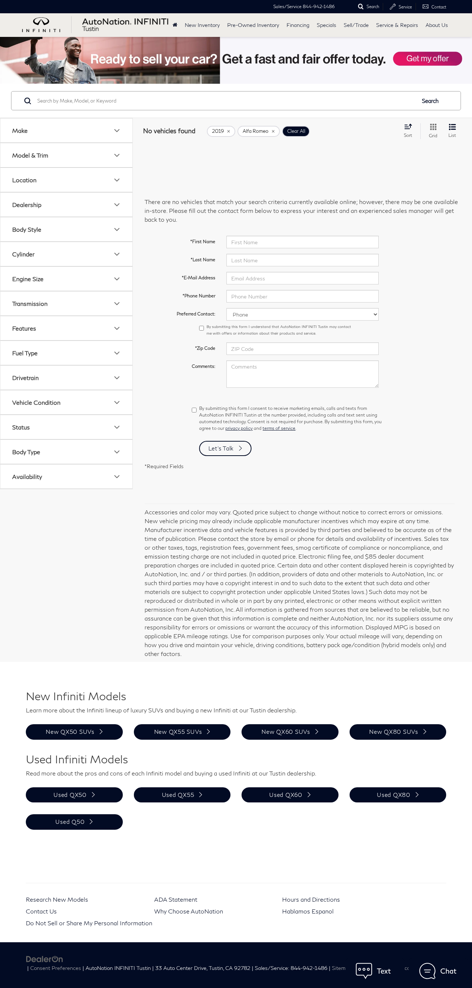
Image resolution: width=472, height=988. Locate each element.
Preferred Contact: (196, 314)
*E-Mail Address (198, 277)
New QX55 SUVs (178, 731)
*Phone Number (199, 295)
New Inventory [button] (202, 25)
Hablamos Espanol (308, 911)
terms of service (279, 428)
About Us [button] (437, 25)
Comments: (203, 366)
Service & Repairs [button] (397, 25)
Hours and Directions (311, 899)
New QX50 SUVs (70, 731)
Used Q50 (69, 821)
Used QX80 (393, 794)
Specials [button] (326, 25)
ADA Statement (175, 899)
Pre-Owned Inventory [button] (253, 25)
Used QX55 (178, 794)
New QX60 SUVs (285, 731)
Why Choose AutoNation (188, 911)
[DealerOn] (44, 958)
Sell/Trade (356, 25)
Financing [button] (298, 25)
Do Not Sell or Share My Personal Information (89, 922)
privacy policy (239, 428)
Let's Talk (221, 448)
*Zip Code (205, 348)
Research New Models (57, 899)
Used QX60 (285, 794)
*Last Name (203, 259)
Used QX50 (70, 794)
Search (430, 100)
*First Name (202, 241)
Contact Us (41, 911)
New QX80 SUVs (393, 731)
